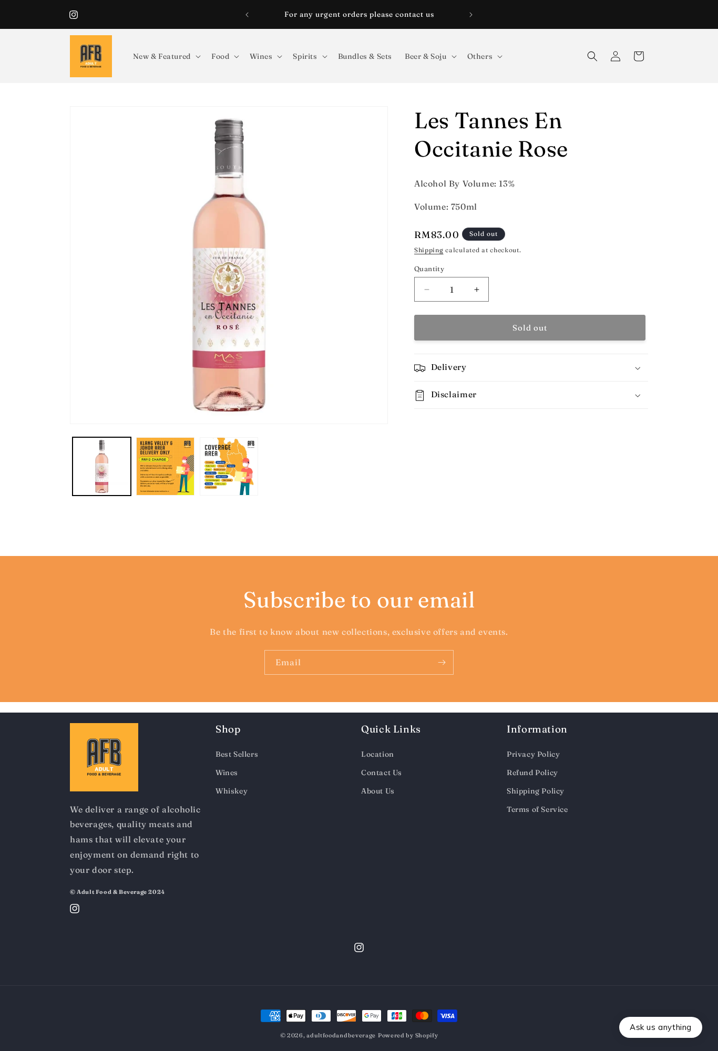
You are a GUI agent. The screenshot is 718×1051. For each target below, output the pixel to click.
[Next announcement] (471, 15)
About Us (378, 791)
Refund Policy (532, 772)
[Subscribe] (441, 662)
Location (377, 754)
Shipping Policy (536, 791)
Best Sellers (237, 754)
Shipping (429, 250)
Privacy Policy (533, 754)
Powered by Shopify (408, 1035)
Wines (227, 772)
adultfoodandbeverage (341, 1035)
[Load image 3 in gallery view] (229, 466)
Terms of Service (537, 810)
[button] (166, 56)
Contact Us (381, 772)
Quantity (429, 268)
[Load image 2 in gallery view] (165, 466)
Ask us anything (661, 1027)
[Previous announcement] (247, 15)
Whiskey (232, 791)
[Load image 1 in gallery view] (102, 466)
